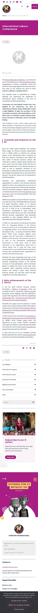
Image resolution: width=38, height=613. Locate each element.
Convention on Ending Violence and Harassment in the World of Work (19, 318)
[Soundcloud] (20, 1)
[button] (22, 6)
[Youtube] (17, 1)
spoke (25, 320)
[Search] (33, 402)
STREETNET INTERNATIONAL (19, 535)
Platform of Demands (19, 289)
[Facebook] (3, 1)
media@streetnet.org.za (9, 567)
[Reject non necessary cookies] (35, 602)
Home (4, 15)
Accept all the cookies (19, 601)
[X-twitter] (7, 1)
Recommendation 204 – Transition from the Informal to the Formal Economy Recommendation (19, 298)
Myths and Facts (30, 291)
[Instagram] (13, 1)
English (34, 6)
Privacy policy (19, 609)
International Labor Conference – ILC (17, 80)
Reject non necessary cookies (19, 605)
